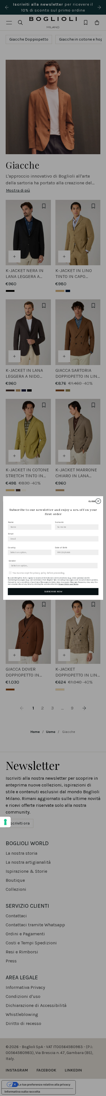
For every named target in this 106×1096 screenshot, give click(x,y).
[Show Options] (48, 552)
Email (10, 534)
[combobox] (28, 552)
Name (10, 522)
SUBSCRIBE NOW (53, 591)
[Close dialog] (98, 501)
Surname (59, 522)
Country (11, 547)
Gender (12, 561)
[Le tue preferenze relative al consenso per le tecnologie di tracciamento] (5, 822)
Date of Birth (61, 547)
